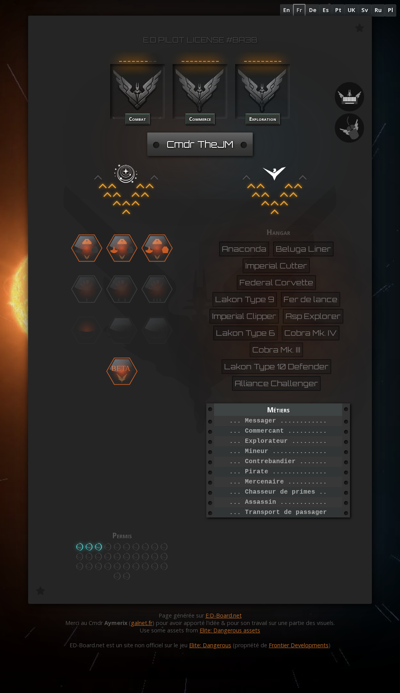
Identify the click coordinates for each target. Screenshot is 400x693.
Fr (299, 10)
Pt (338, 10)
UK (351, 10)
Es (326, 10)
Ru (378, 10)
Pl (390, 10)
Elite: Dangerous (210, 645)
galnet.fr (141, 623)
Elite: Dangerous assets (230, 630)
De (312, 10)
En (286, 10)
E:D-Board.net (223, 615)
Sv (364, 10)
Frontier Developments (299, 645)
